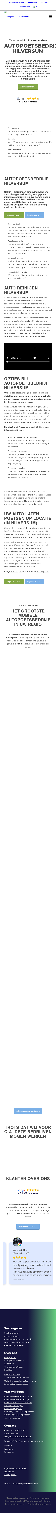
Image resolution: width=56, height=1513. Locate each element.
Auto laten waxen (12, 1418)
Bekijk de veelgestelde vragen (29, 1441)
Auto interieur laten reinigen (17, 1399)
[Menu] (50, 16)
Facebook (9, 1452)
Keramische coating (14, 1501)
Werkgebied (10, 1357)
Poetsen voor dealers (14, 1345)
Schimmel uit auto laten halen (18, 1402)
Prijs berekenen (11, 1333)
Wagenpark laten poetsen (16, 1342)
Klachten (8, 1370)
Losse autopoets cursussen (16, 1384)
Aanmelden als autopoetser (17, 1378)
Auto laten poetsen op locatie (18, 1339)
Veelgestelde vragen (14, 1361)
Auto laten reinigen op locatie (18, 1396)
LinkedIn (8, 1446)
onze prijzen (16, 571)
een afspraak (42, 571)
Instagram (8, 1449)
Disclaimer (9, 1471)
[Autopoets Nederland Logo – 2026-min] (23, 16)
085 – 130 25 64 (11, 1433)
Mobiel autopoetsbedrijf (17, 1498)
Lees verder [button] (14, 1279)
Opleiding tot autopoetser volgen (20, 1381)
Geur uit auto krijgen (13, 1405)
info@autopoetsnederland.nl (17, 1436)
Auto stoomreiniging (39, 1498)
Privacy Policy (10, 1474)
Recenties (9, 1364)
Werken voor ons (12, 1375)
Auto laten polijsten (13, 1408)
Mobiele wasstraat (33, 1501)
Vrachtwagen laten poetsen (17, 1415)
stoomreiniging (21, 197)
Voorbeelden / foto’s (13, 1367)
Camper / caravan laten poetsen (19, 1412)
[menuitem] (16, 2)
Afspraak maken (11, 1336)
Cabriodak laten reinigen (39, 1504)
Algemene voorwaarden (15, 1468)
